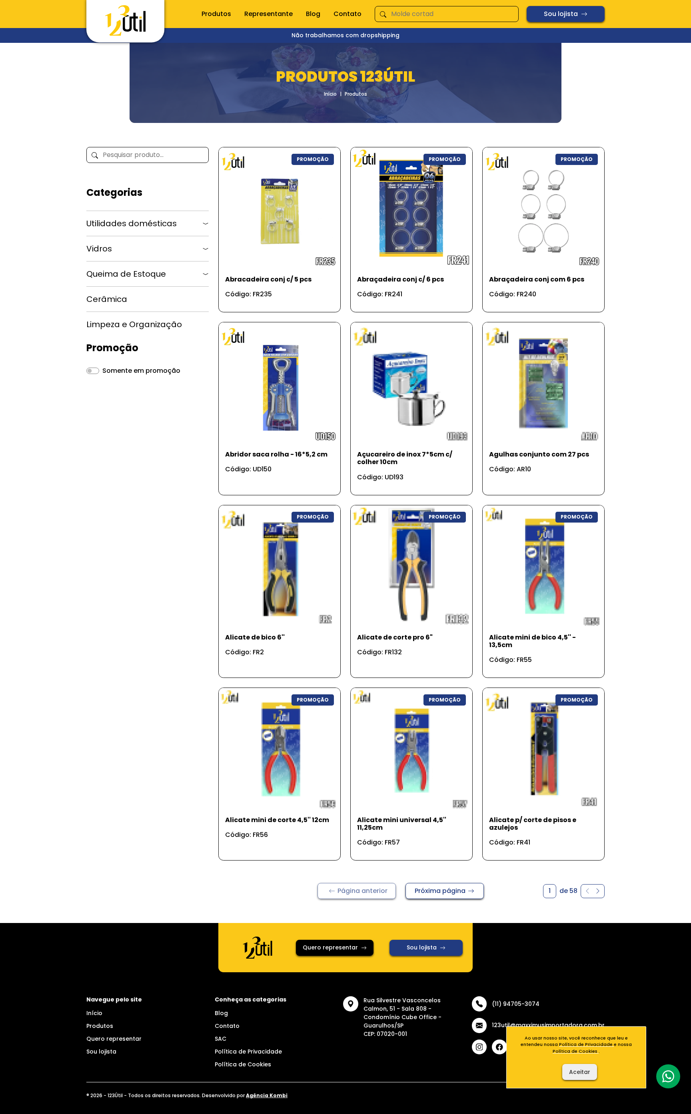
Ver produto (274, 297)
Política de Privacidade (248, 1052)
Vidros (99, 248)
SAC (220, 1039)
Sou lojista (561, 13)
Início (330, 93)
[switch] (92, 371)
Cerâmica (106, 299)
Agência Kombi (267, 1095)
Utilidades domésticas (131, 223)
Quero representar (330, 947)
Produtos (216, 13)
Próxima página (440, 890)
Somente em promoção (141, 370)
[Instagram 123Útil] (479, 1047)
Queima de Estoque (126, 274)
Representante (268, 13)
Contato (347, 13)
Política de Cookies (243, 1064)
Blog (313, 13)
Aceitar (579, 1072)
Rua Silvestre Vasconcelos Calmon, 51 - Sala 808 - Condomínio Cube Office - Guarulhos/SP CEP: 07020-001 (402, 1017)
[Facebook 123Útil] (499, 1047)
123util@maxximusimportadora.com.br (548, 1025)
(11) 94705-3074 (515, 1004)
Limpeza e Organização (134, 324)
